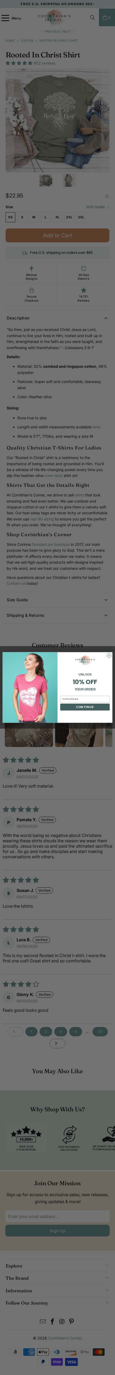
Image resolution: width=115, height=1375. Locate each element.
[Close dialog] (109, 655)
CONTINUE (85, 707)
